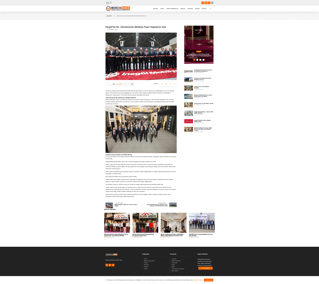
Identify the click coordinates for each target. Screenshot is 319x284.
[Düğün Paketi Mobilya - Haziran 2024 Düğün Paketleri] (188, 113)
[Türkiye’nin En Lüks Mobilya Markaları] (188, 87)
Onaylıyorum (209, 280)
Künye (173, 266)
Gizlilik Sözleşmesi (176, 260)
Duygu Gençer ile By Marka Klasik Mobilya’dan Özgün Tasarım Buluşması (199, 55)
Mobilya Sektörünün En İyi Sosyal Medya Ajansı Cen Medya (203, 95)
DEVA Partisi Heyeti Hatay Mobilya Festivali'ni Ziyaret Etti (143, 235)
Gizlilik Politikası (198, 280)
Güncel (162, 8)
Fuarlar (204, 8)
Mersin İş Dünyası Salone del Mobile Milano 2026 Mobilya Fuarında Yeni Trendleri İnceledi (172, 236)
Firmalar (182, 8)
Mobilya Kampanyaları (172, 8)
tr (212, 2)
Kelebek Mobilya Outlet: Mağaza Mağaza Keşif (202, 121)
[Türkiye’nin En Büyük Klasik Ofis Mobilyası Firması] (188, 79)
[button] (194, 60)
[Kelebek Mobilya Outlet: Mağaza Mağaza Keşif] (188, 121)
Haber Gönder (175, 270)
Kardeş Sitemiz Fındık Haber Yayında (203, 103)
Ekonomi (197, 8)
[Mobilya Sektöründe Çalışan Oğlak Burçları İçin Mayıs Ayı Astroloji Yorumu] (188, 129)
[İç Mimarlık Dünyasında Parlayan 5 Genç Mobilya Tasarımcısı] (188, 71)
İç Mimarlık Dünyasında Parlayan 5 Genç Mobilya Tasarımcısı (203, 70)
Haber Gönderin (205, 268)
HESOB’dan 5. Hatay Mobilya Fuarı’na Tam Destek (201, 235)
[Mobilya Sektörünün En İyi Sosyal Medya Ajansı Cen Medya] (188, 96)
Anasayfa (155, 8)
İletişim (173, 264)
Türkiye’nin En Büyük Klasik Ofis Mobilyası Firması (202, 79)
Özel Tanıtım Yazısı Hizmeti (178, 268)
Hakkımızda (174, 262)
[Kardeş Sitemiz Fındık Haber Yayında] (188, 104)
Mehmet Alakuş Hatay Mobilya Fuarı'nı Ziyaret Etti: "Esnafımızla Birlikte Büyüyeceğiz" (116, 236)
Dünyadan (190, 8)
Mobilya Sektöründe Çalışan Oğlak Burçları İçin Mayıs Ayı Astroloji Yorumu (203, 129)
